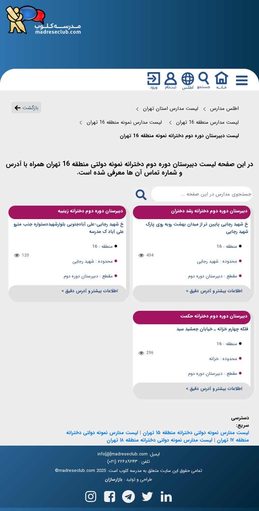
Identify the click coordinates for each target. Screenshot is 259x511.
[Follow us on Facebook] (109, 495)
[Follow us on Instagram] (90, 495)
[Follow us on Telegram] (128, 495)
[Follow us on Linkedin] (166, 495)
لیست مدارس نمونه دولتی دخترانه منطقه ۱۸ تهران (159, 440)
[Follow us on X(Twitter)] (147, 495)
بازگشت (29, 108)
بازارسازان (113, 479)
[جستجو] (203, 80)
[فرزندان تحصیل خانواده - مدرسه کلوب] (43, 19)
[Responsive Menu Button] (240, 80)
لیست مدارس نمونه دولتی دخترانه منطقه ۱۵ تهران (196, 433)
